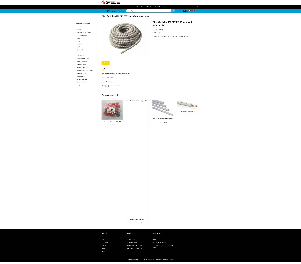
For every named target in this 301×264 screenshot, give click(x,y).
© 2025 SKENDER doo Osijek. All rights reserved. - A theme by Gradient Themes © (150, 259)
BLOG (164, 6)
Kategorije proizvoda (82, 24)
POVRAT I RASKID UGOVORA (135, 246)
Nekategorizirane (81, 64)
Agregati (79, 29)
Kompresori (80, 53)
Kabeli (78, 47)
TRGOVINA (139, 6)
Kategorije (112, 11)
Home (78, 41)
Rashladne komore (82, 73)
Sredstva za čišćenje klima (83, 79)
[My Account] (184, 11)
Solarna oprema (81, 76)
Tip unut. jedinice (81, 82)
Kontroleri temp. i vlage (83, 58)
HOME (132, 6)
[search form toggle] (198, 6)
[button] (145, 23)
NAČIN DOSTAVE (131, 239)
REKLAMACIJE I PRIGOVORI (134, 249)
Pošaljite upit (156, 33)
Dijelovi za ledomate (82, 35)
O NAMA (148, 6)
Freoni (78, 38)
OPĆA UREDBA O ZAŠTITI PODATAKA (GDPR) (162, 247)
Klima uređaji (80, 50)
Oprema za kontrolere (82, 67)
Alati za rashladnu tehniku (84, 32)
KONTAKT (157, 6)
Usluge (78, 85)
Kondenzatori (80, 55)
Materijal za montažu (181, 36)
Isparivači (79, 44)
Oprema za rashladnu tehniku (85, 70)
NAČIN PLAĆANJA (132, 242)
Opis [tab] (105, 63)
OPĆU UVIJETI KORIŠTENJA (159, 242)
